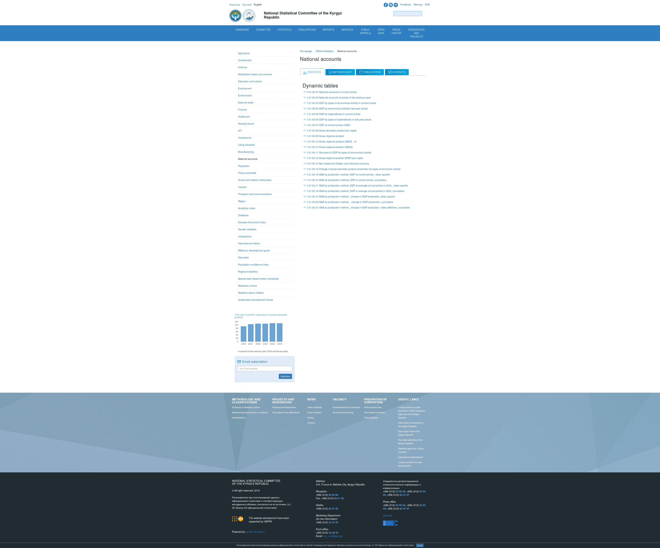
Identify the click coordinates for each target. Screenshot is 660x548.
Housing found (246, 123)
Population (244, 166)
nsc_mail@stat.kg (333, 536)
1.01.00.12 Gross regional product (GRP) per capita (335, 158)
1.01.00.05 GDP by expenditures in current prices (333, 114)
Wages (241, 201)
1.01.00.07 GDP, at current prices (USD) (328, 125)
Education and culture (250, 81)
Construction (245, 60)
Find (427, 13)
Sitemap (418, 4)
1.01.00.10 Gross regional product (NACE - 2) (331, 141)
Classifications (239, 417)
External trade (245, 102)
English (258, 4)
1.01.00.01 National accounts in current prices (332, 92)
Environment (245, 95)
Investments (244, 137)
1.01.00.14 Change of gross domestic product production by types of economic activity (353, 169)
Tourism (242, 187)
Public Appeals (365, 31)
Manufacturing (246, 151)
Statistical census (247, 285)
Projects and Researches (284, 407)
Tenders (311, 422)
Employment (245, 88)
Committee (263, 29)
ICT (240, 130)
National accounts (247, 158)
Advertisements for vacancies (346, 407)
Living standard (246, 144)
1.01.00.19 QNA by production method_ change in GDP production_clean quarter (351, 196)
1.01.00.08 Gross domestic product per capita (331, 130)
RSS (427, 4)
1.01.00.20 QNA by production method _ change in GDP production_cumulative (350, 202)
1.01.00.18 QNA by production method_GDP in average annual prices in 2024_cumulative (355, 191)
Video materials (314, 407)
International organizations (410, 457)
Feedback (405, 4)
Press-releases (314, 412)
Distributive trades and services (255, 74)
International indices (249, 243)
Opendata (243, 257)
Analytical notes (246, 208)
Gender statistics (247, 229)
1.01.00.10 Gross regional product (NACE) (330, 147)
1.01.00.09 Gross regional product (325, 136)
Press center (396, 31)
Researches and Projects (416, 33)
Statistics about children (251, 292)
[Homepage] (242, 15)
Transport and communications (255, 194)
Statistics (284, 29)
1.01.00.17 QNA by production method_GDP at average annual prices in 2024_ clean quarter (357, 185)
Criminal (242, 67)
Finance (242, 109)
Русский (247, 4)
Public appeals (371, 417)
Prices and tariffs (247, 173)
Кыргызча (234, 4)
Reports (328, 29)
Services (347, 29)
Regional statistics (248, 271)
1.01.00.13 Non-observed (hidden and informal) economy (338, 163)
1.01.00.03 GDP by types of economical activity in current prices (341, 103)
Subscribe (285, 376)
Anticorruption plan (373, 407)
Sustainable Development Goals (255, 299)
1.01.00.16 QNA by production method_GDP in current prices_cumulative (346, 180)
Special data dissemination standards (258, 278)
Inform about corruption (375, 412)
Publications (307, 29)
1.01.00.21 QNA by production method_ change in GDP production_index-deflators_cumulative (358, 207)
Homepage (242, 29)
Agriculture (244, 53)
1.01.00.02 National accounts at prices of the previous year (339, 97)
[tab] (312, 72)
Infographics (244, 236)
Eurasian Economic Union (252, 222)
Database (243, 215)
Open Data (381, 31)
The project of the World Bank (286, 412)
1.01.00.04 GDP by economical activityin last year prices (337, 108)
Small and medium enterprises (254, 180)
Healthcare (244, 116)
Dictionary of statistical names (246, 407)
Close (420, 545)
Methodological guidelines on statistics (250, 412)
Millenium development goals (254, 250)
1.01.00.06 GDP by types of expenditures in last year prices (339, 119)
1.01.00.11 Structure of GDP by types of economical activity (339, 152)
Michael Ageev (257, 531)
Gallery (310, 417)
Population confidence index (253, 264)
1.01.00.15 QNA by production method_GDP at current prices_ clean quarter (348, 174)
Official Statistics (324, 51)
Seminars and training (343, 412)
